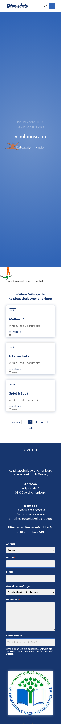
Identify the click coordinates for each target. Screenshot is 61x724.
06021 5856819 (36, 514)
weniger (16, 422)
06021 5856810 (36, 510)
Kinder (13, 310)
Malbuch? (30, 321)
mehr (30, 428)
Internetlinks (30, 358)
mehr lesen (15, 332)
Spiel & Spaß (30, 395)
